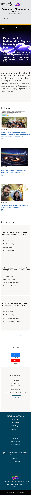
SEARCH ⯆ (5, 18)
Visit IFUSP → (15, 419)
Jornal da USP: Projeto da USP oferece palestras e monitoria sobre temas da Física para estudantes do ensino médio (15, 135)
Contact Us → (15, 429)
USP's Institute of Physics (15, 13)
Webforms (16, 397)
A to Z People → (15, 423)
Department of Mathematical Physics (15, 10)
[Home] (17, 4)
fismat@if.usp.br (15, 390)
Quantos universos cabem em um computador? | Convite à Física (14, 304)
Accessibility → (15, 461)
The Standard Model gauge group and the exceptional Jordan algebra (15, 233)
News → (15, 438)
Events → (15, 458)
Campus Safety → (15, 441)
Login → (15, 486)
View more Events (16, 336)
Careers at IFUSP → (15, 444)
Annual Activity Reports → (15, 484)
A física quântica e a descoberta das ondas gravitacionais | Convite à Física (16, 269)
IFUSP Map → (15, 426)
